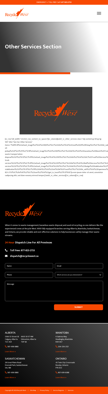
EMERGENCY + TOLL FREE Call (54, 2)
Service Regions (58, 390)
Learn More (9, 351)
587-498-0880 (12, 346)
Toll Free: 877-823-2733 (22, 250)
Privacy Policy (44, 390)
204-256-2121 (63, 346)
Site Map (33, 390)
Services (71, 390)
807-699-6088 (63, 372)
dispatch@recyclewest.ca (24, 256)
